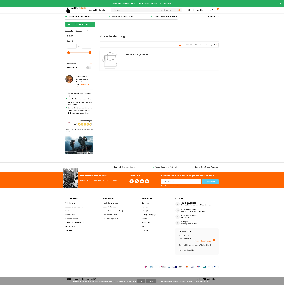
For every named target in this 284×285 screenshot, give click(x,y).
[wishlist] (211, 10)
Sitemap (68, 230)
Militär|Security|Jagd (149, 215)
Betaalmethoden (71, 219)
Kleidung (79, 31)
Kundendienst (70, 226)
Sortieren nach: (191, 45)
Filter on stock (72, 68)
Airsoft (144, 219)
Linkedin (142, 181)
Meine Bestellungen (110, 207)
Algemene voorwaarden (74, 207)
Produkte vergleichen (110, 219)
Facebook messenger (189, 215)
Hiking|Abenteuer (148, 211)
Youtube (147, 181)
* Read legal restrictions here (170, 186)
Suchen (179, 10)
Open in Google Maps (202, 241)
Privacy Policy (70, 215)
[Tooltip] (69, 96)
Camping (145, 203)
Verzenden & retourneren (74, 222)
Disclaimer (69, 211)
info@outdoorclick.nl (188, 209)
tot (78, 46)
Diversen (145, 230)
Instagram (137, 181)
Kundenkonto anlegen (111, 203)
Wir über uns (70, 203)
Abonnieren (210, 182)
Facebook (131, 181)
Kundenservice (213, 16)
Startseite (69, 31)
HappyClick (146, 222)
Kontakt (102, 10)
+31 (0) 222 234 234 (188, 203)
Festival (145, 226)
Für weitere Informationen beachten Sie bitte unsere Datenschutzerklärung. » (184, 281)
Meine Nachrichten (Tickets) (113, 211)
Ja (141, 281)
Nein (151, 281)
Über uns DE (93, 10)
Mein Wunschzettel (110, 215)
